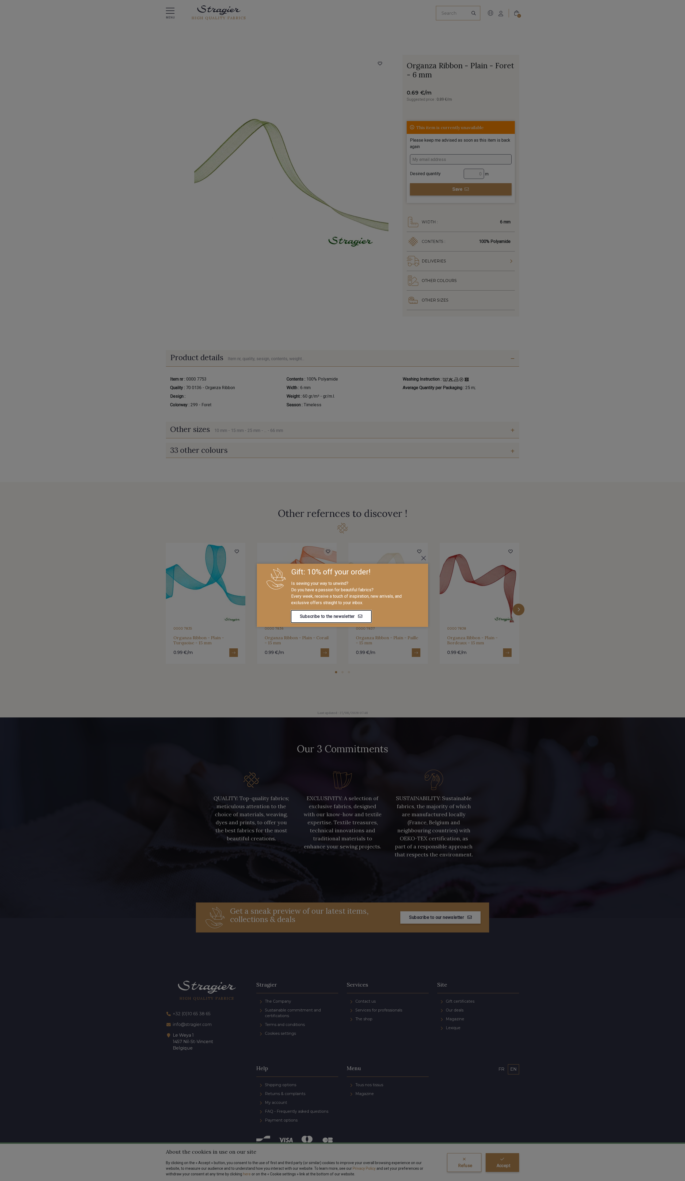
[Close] (423, 558)
